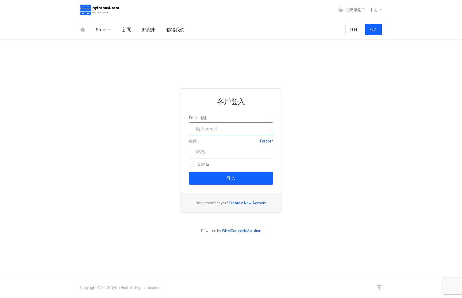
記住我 (203, 164)
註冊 (353, 29)
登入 (373, 29)
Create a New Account (248, 203)
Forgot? (266, 141)
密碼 (193, 141)
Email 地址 (198, 118)
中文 (374, 10)
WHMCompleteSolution (241, 231)
